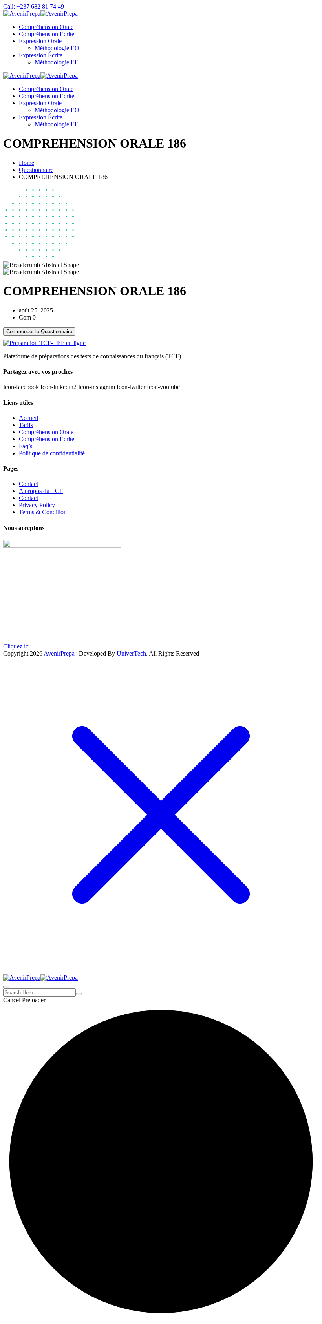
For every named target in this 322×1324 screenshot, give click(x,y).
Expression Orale (40, 41)
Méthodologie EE (57, 62)
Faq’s (25, 446)
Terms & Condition (43, 512)
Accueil (28, 418)
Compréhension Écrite (46, 34)
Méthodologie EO (57, 48)
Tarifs (26, 425)
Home (26, 162)
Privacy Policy (37, 505)
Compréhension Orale (46, 27)
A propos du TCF (41, 491)
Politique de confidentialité (52, 453)
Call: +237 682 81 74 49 (33, 6)
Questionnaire (36, 169)
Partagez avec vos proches (38, 371)
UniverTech (131, 653)
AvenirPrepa (59, 653)
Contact (28, 483)
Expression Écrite (40, 55)
